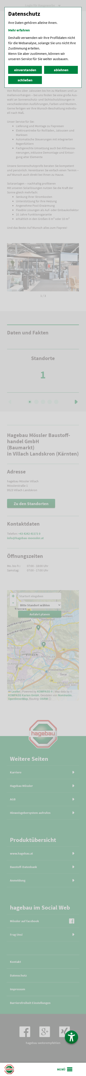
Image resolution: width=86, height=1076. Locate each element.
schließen (25, 80)
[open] (65, 1069)
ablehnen (61, 70)
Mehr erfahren (19, 30)
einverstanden (25, 70)
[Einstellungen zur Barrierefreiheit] (71, 1037)
